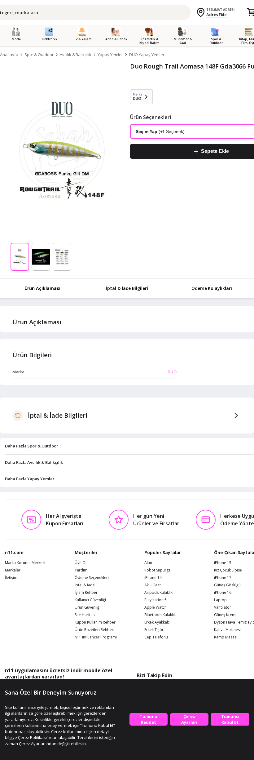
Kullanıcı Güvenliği (90, 600)
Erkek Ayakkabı (157, 622)
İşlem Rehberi (87, 592)
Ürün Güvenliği (87, 607)
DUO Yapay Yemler (146, 54)
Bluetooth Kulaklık (160, 614)
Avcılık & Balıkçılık (75, 54)
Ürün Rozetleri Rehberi (94, 629)
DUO (172, 372)
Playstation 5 (155, 600)
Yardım (81, 570)
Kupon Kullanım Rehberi (95, 622)
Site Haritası (85, 614)
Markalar (12, 570)
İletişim (11, 577)
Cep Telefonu (156, 637)
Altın (148, 562)
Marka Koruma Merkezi (25, 562)
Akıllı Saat (152, 585)
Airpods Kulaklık (158, 592)
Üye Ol (80, 562)
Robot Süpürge (157, 570)
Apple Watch (155, 607)
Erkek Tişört (154, 629)
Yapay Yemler (110, 54)
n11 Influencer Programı (96, 637)
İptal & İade (85, 585)
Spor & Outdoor (39, 54)
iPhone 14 (153, 577)
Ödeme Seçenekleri (92, 577)
